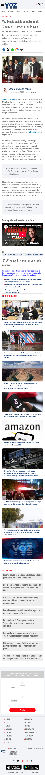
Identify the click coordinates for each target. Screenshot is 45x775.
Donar (3, 11)
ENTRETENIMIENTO (31, 733)
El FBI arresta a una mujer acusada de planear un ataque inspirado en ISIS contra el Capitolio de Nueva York (22, 503)
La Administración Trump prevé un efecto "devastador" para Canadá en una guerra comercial (18, 623)
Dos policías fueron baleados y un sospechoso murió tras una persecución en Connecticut (23, 280)
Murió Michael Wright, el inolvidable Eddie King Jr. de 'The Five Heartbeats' (23, 286)
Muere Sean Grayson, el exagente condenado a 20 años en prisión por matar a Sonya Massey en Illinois (22, 588)
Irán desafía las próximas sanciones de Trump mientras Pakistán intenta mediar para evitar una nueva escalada (21, 601)
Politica (25, 11)
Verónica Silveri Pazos (20, 89)
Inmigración (29, 729)
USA (18, 11)
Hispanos (11, 11)
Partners (28, 739)
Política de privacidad (35, 749)
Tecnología (29, 736)
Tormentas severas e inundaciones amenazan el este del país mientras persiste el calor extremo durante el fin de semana (22, 355)
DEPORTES (9, 736)
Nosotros (9, 743)
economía (9, 729)
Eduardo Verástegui (13, 255)
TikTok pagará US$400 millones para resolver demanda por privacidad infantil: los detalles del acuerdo (22, 415)
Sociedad (8, 17)
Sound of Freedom (9, 99)
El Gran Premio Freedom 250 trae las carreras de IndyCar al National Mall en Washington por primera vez (21, 646)
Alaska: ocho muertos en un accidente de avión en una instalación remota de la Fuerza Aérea (22, 562)
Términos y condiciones (13, 753)
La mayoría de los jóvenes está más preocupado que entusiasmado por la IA (22, 291)
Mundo (40, 11)
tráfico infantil (34, 132)
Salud (33, 11)
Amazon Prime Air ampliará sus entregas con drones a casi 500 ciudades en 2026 (22, 444)
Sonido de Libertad (34, 255)
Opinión (8, 739)
